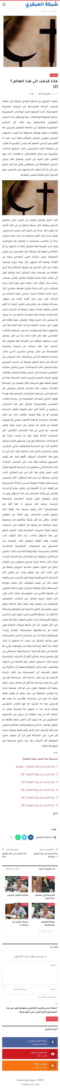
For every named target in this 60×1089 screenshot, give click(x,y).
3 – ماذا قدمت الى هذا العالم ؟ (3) (39, 782)
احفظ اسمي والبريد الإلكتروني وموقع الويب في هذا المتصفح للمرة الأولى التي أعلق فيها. (31, 1010)
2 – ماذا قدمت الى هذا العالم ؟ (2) (39, 774)
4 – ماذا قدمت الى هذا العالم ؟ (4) (39, 790)
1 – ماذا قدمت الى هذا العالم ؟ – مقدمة (37, 767)
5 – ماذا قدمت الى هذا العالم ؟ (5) (39, 798)
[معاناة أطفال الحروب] (16, 884)
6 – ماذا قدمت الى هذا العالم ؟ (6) (39, 805)
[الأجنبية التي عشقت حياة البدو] (43, 884)
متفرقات (54, 75)
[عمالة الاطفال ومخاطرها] (43, 911)
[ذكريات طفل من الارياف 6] (16, 911)
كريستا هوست (27, 1084)
